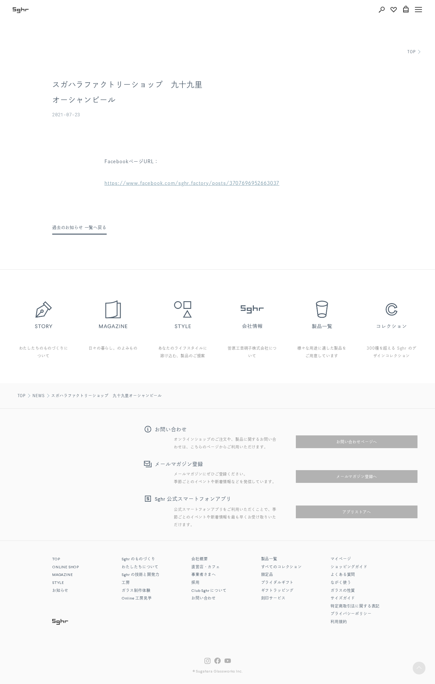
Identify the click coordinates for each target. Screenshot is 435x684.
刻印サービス (273, 598)
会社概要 (199, 559)
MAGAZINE (62, 575)
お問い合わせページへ (356, 442)
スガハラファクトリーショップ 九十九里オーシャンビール (106, 395)
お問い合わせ (203, 598)
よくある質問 (343, 575)
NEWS (38, 395)
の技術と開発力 (140, 575)
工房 (126, 583)
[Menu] (418, 9)
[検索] (381, 9)
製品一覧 (269, 559)
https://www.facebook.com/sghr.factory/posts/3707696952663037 (191, 183)
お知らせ (60, 591)
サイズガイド (343, 598)
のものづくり (138, 559)
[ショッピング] (406, 9)
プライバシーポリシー (351, 614)
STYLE (58, 583)
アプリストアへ (356, 512)
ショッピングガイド (349, 567)
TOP (411, 52)
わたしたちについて (140, 567)
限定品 (267, 575)
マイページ (341, 559)
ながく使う (341, 583)
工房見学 (137, 598)
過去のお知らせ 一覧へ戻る (79, 227)
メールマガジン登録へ (356, 476)
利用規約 (339, 622)
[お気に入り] (393, 9)
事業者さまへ (203, 575)
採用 (195, 583)
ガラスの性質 (343, 591)
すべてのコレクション (281, 567)
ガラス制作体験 (136, 591)
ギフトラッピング (277, 591)
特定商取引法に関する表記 (355, 606)
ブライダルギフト (277, 583)
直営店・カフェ (205, 567)
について (209, 591)
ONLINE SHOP (65, 567)
